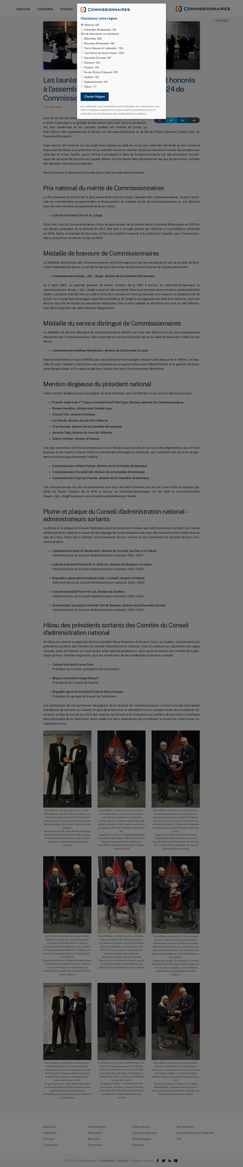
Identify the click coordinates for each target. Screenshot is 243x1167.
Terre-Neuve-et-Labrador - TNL (104, 48)
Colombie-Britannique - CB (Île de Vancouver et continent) (100, 31)
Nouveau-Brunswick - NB (99, 43)
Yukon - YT (90, 86)
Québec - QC (91, 77)
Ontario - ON (91, 67)
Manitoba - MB (93, 38)
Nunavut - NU (92, 62)
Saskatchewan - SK (96, 81)
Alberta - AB (91, 24)
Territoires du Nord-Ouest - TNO (104, 52)
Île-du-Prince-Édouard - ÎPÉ (101, 72)
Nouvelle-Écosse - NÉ (97, 57)
